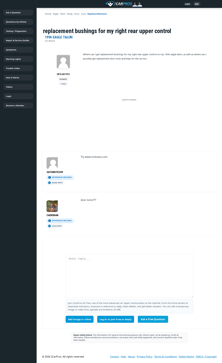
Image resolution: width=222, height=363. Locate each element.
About (131, 356)
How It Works (12, 77)
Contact (114, 356)
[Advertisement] (129, 123)
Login (187, 3)
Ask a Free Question (153, 319)
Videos (9, 86)
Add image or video (79, 319)
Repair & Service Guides (17, 40)
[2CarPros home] (108, 4)
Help (123, 356)
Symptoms (11, 49)
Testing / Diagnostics (16, 31)
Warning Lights (13, 59)
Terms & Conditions (165, 356)
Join (197, 3)
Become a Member (15, 105)
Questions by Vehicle (16, 21)
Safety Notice (186, 356)
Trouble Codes (13, 68)
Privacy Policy (144, 356)
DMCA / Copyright (206, 356)
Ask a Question (13, 12)
